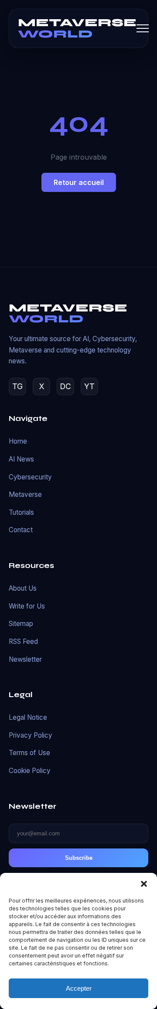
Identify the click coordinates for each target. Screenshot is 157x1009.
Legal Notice (28, 717)
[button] (144, 883)
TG (17, 386)
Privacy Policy (30, 735)
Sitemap (21, 623)
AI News (21, 459)
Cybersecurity (30, 477)
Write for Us (27, 606)
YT (89, 386)
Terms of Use (29, 753)
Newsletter (25, 659)
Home (18, 441)
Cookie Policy (30, 770)
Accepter (79, 988)
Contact (21, 530)
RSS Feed (23, 641)
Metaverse (25, 494)
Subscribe (78, 858)
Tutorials (21, 512)
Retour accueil (79, 182)
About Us (23, 588)
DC (65, 386)
